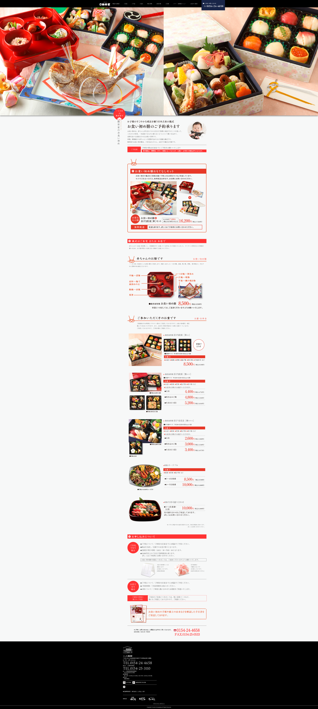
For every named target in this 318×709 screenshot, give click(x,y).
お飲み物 (158, 3)
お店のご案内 (193, 3)
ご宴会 (141, 3)
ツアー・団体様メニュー (179, 3)
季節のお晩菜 (115, 3)
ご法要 (167, 3)
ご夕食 (133, 3)
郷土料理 (149, 3)
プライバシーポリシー (159, 703)
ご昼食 (125, 3)
